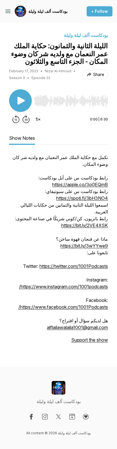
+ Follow (99, 11)
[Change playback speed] (38, 119)
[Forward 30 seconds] (26, 119)
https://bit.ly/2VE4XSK (84, 225)
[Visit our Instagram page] (45, 417)
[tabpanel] (58, 251)
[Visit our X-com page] (58, 417)
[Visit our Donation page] (86, 417)
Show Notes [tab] (22, 138)
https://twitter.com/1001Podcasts (73, 266)
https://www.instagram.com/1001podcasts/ (63, 286)
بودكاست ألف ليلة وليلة (48, 11)
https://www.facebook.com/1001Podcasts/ (63, 307)
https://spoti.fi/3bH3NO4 (82, 198)
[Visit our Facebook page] (31, 417)
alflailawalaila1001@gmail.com (77, 327)
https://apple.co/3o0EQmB (80, 184)
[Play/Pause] (20, 100)
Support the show (89, 340)
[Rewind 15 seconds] (16, 119)
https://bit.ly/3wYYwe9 (84, 246)
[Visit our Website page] (72, 417)
